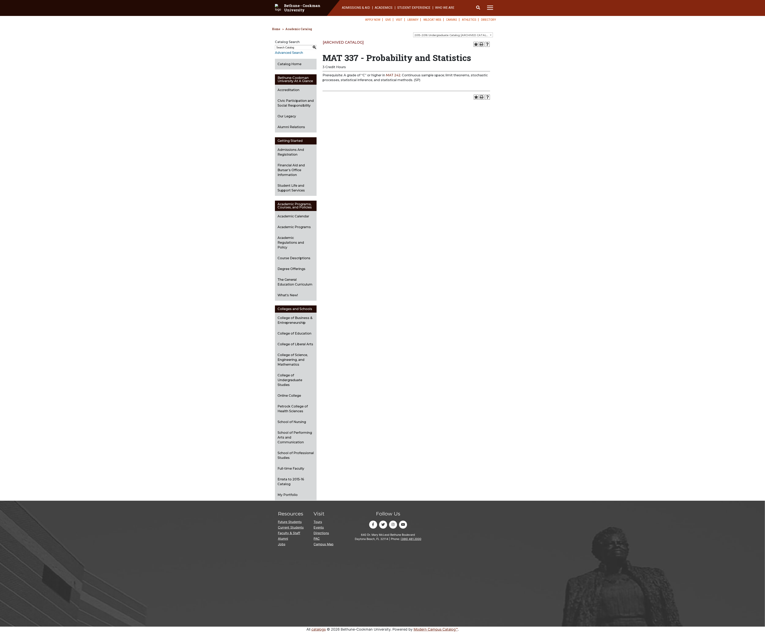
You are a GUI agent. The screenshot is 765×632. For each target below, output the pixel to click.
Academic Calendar (293, 216)
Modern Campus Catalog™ (436, 629)
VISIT (399, 19)
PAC (317, 539)
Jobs (281, 544)
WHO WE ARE (444, 8)
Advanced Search (289, 53)
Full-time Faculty (291, 468)
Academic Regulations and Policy (291, 242)
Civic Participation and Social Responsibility (296, 103)
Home (276, 29)
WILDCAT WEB (432, 19)
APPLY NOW (372, 19)
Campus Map (323, 544)
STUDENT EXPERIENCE (413, 8)
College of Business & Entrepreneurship (295, 320)
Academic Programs (294, 227)
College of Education (294, 333)
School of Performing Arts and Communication (295, 437)
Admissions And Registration (291, 152)
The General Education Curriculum (295, 282)
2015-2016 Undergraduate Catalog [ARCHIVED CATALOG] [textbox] (452, 35)
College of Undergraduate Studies (290, 380)
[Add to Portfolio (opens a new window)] (476, 44)
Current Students (291, 527)
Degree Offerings (291, 269)
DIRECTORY (488, 19)
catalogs (318, 629)
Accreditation (288, 90)
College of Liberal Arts (295, 344)
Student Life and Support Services (291, 188)
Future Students (290, 522)
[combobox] (453, 34)
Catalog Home (289, 64)
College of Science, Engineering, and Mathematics (293, 359)
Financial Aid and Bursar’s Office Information (291, 170)
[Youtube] (403, 525)
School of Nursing (292, 422)
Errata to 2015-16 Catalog (291, 481)
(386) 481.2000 (411, 539)
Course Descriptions (294, 258)
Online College (289, 395)
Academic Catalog (298, 29)
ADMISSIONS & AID (356, 8)
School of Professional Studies (296, 455)
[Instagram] (393, 525)
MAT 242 (393, 75)
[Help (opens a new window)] (487, 44)
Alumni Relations (291, 127)
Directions (321, 533)
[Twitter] (383, 525)
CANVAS (451, 19)
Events (319, 527)
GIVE (388, 19)
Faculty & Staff (289, 533)
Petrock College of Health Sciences (293, 408)
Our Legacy (287, 116)
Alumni (283, 539)
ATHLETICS (469, 19)
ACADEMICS (383, 8)
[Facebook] (373, 525)
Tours (318, 522)
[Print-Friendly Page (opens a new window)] (481, 44)
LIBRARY (413, 19)
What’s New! (288, 295)
